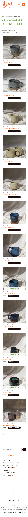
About (14, 489)
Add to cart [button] (14, 65)
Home (3, 16)
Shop (14, 491)
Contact (14, 494)
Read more (13, 296)
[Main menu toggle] (23, 4)
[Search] (24, 449)
